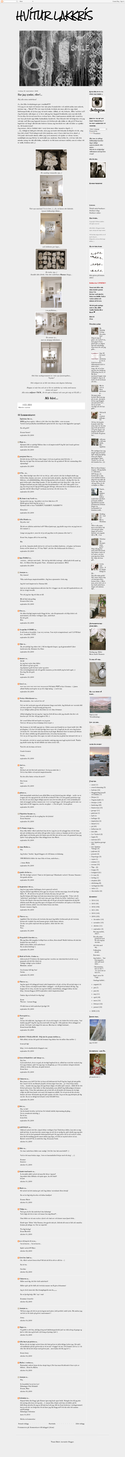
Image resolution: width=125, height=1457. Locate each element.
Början (93, 797)
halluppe (94, 818)
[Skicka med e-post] (24, 405)
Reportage (95, 857)
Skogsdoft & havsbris (27, 937)
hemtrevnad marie (26, 1171)
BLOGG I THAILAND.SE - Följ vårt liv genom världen (39, 1037)
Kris (21, 1106)
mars (95, 1000)
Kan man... (97, 955)
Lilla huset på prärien (27, 1342)
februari (97, 1004)
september (97, 929)
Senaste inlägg (23, 1424)
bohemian (23, 1398)
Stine (21, 644)
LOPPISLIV (24, 1127)
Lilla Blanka (24, 519)
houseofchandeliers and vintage (31, 1058)
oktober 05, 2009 (26, 1391)
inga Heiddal (24, 558)
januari (96, 1007)
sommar (94, 862)
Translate (96, 133)
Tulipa (22, 1209)
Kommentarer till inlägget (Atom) (42, 1427)
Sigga (22, 1327)
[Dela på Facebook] (29, 405)
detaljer (94, 802)
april (95, 997)
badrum (94, 790)
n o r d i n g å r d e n (26, 1241)
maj (95, 994)
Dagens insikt (96, 800)
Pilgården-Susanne (26, 814)
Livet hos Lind (24, 1258)
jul (92, 826)
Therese (22, 916)
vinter (93, 888)
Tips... (93, 867)
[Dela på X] (27, 405)
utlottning (95, 883)
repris (93, 859)
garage (93, 810)
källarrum (94, 829)
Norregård (23, 1016)
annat (93, 785)
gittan (22, 793)
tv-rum (93, 875)
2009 (94, 916)
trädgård (94, 872)
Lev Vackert (95, 834)
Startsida (52, 1424)
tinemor (22, 658)
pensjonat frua (25, 456)
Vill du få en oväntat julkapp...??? (102, 416)
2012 (94, 907)
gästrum (94, 813)
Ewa (21, 611)
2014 (94, 900)
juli (95, 988)
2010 (94, 913)
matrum (27, 407)
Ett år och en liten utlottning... (102, 389)
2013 (94, 904)
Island (93, 824)
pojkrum (94, 851)
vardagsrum (95, 886)
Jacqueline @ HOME (27, 630)
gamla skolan (24, 872)
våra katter (95, 891)
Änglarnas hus (25, 419)
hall (92, 816)
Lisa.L (22, 684)
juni (95, 991)
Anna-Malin (24, 847)
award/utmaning (97, 787)
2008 (94, 1011)
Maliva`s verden (25, 1363)
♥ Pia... (22, 473)
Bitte (21, 1148)
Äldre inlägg (80, 1424)
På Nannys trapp (25, 828)
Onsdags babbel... (99, 980)
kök (92, 832)
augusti (96, 984)
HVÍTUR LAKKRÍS (54, 15)
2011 (94, 910)
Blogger (71, 1442)
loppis (93, 837)
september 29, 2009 (27, 435)
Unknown (23, 1079)
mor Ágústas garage (98, 842)
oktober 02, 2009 (26, 1251)
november (97, 923)
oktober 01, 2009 (26, 1142)
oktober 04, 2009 (26, 1320)
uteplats (94, 880)
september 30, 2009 (27, 758)
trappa (93, 870)
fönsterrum (95, 808)
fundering (94, 805)
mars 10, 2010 (25, 1415)
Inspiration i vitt (25, 887)
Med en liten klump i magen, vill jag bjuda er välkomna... (98, 470)
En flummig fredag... (102, 330)
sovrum (93, 864)
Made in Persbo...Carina (28, 956)
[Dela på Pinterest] (31, 405)
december (97, 919)
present (94, 854)
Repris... (102, 489)
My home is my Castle (27, 498)
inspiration (95, 821)
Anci (21, 765)
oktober (96, 926)
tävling (93, 878)
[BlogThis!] (25, 405)
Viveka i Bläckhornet (27, 698)
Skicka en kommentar (27, 1419)
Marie (22, 1188)
